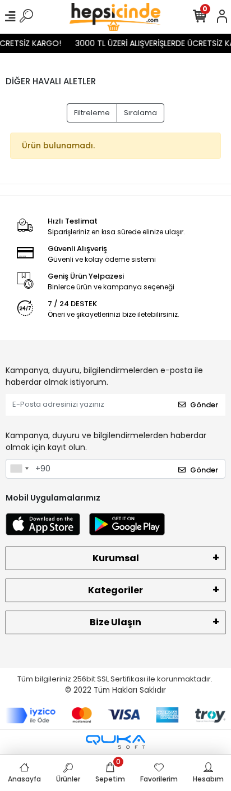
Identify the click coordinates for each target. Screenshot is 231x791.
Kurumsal (116, 558)
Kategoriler (115, 590)
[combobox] (19, 469)
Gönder (204, 404)
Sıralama (140, 112)
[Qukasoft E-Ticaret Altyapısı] (115, 742)
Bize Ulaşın (115, 622)
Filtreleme (92, 112)
